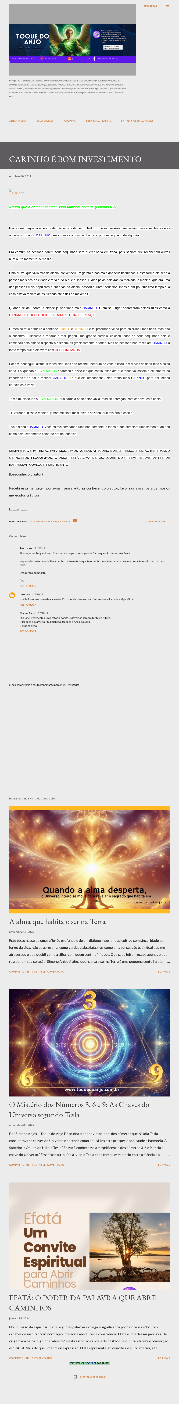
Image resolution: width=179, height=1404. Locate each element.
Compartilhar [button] (156, 521)
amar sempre (36, 521)
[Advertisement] (94, 108)
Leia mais (164, 971)
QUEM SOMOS (17, 121)
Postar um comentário (48, 971)
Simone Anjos (27, 613)
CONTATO (69, 121)
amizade (51, 521)
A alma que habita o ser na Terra (57, 921)
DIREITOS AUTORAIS (98, 121)
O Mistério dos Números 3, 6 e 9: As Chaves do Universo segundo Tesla (79, 1109)
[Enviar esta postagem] (75, 521)
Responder (28, 585)
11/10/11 (40, 548)
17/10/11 (38, 594)
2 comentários (42, 1358)
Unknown (25, 594)
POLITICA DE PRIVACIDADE (137, 121)
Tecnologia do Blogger (91, 1376)
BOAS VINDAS (45, 121)
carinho (64, 521)
